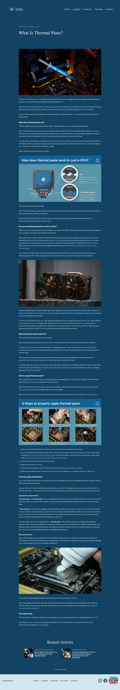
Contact (109, 9)
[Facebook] (105, 681)
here (75, 598)
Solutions (64, 680)
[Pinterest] (110, 681)
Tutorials (98, 9)
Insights (76, 9)
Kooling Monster (7, 680)
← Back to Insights (60, 669)
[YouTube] (116, 681)
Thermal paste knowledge (26, 26)
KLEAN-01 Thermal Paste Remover (41, 455)
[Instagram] (100, 681)
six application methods (74, 468)
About (67, 9)
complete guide (91, 394)
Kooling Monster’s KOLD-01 (28, 323)
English (113, 678)
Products (87, 9)
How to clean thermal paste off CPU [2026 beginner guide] (46, 458)
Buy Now (113, 682)
